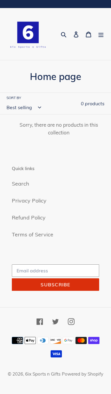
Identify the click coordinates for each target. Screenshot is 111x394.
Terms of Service (32, 234)
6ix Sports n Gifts (42, 374)
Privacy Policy (29, 200)
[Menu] (101, 34)
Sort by (14, 97)
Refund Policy (29, 217)
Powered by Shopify (82, 374)
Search (20, 183)
